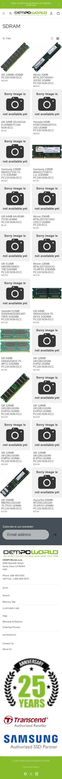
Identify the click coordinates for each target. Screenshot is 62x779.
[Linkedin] (36, 774)
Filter (8, 38)
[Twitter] (31, 774)
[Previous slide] (3, 4)
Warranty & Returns (12, 621)
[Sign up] (54, 534)
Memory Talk (9, 602)
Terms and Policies (31, 767)
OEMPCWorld (25, 761)
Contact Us (8, 643)
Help (5, 616)
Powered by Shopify (41, 761)
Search (6, 595)
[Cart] (58, 13)
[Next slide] (58, 4)
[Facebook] (25, 774)
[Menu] (3, 13)
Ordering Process (11, 627)
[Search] (10, 13)
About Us (7, 649)
